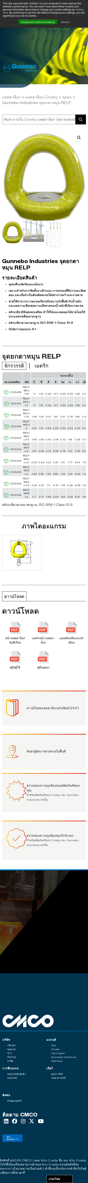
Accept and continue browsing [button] (38, 22)
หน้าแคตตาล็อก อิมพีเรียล (15, 640)
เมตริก (42, 366)
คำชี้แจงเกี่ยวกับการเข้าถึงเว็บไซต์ (65, 1168)
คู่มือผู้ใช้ (15, 667)
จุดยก (67, 97)
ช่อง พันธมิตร (11, 1138)
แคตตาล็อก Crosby (41, 97)
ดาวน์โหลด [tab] (14, 596)
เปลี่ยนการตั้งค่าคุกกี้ (12, 1172)
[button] (79, 137)
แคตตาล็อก (11, 97)
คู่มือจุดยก (43, 667)
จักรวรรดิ (14, 366)
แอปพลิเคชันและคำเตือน (71, 640)
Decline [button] (65, 22)
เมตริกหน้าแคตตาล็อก (43, 640)
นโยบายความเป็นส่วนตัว (27, 1168)
